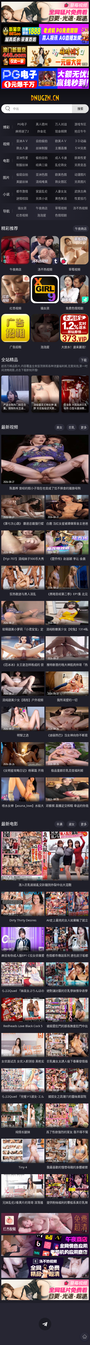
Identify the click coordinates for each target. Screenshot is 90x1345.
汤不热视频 (80, 208)
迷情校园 (22, 198)
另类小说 (42, 198)
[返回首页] (84, 1336)
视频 (6, 144)
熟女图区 (61, 182)
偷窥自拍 (22, 174)
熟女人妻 (22, 148)
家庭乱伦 (42, 191)
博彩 (6, 127)
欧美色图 (61, 174)
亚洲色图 (42, 174)
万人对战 (61, 124)
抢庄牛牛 (80, 131)
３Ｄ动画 (80, 141)
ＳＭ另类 (80, 148)
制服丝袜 (22, 165)
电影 (6, 160)
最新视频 (9, 427)
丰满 (59, 824)
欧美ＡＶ (61, 141)
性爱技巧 (80, 198)
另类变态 (80, 165)
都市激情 (22, 191)
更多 (84, 427)
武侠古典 (80, 191)
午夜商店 (42, 208)
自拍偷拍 (42, 141)
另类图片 (80, 182)
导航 (6, 211)
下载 (84, 360)
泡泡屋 (41, 215)
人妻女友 (61, 191)
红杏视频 (22, 215)
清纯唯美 (42, 182)
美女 (59, 427)
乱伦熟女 (61, 165)
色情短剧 (61, 215)
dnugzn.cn (45, 98)
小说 (6, 194)
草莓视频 (61, 208)
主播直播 (61, 148)
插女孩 (22, 208)
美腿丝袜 (22, 182)
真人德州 (42, 124)
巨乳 (72, 427)
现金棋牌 (61, 131)
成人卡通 (61, 158)
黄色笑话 (61, 198)
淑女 (72, 824)
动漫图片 (80, 174)
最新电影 (9, 824)
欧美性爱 (80, 158)
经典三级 (42, 165)
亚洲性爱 (22, 158)
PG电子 (22, 124)
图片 (6, 177)
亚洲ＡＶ (22, 141)
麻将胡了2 (22, 131)
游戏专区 (80, 124)
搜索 (80, 109)
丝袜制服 (42, 148)
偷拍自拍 (42, 158)
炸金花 (41, 131)
